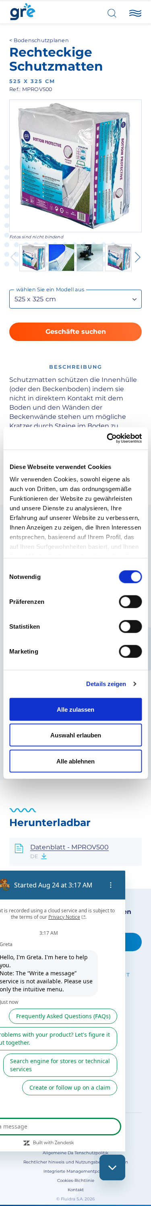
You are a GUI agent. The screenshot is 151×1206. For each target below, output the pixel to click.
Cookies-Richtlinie (75, 1180)
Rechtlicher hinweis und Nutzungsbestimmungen (75, 1162)
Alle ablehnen (75, 760)
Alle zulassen (75, 709)
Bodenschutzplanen (41, 40)
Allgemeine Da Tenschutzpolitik (75, 1152)
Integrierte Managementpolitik (75, 1171)
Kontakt (76, 1189)
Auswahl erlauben (75, 735)
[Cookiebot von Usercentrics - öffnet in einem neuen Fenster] (107, 438)
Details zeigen (106, 683)
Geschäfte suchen (76, 331)
